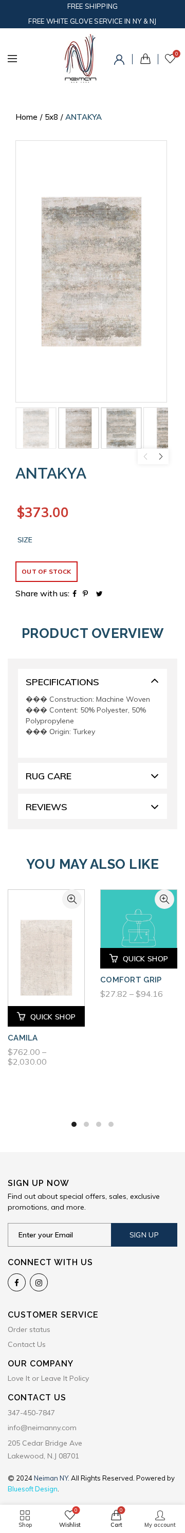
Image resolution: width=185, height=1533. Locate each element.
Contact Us (27, 1344)
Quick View (72, 899)
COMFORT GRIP (131, 979)
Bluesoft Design (33, 1489)
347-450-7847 (31, 1412)
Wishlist (176, 54)
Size (24, 540)
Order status (29, 1329)
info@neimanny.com (42, 1427)
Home (26, 117)
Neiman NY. (52, 1478)
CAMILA (23, 1038)
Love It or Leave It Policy (48, 1378)
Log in (121, 61)
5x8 (51, 117)
